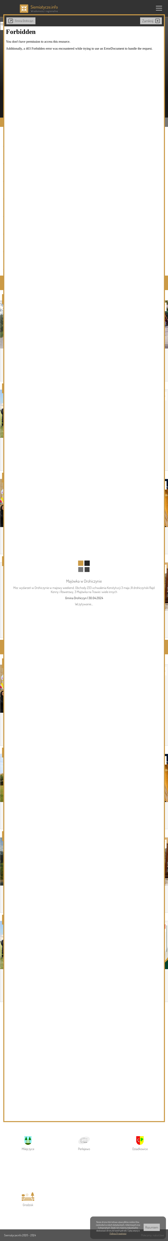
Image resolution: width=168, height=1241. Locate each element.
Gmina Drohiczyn (24, 20)
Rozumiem (151, 1227)
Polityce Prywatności (118, 1233)
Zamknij (147, 21)
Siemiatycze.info (13, 1235)
